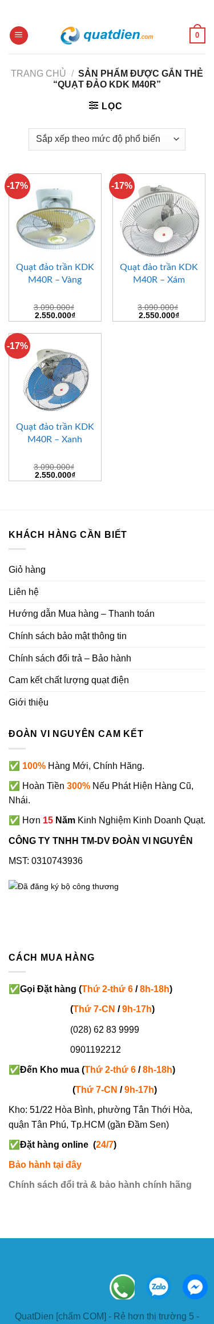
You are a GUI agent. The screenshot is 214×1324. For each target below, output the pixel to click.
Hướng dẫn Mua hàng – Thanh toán (82, 614)
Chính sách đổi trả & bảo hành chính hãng (100, 1185)
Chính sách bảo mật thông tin (68, 636)
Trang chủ (38, 73)
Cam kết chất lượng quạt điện (69, 680)
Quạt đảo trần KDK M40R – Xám (159, 273)
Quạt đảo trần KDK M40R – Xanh (55, 433)
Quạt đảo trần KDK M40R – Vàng (55, 273)
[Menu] (19, 35)
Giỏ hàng (27, 569)
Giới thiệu (29, 702)
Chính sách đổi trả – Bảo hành (70, 658)
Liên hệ (24, 592)
